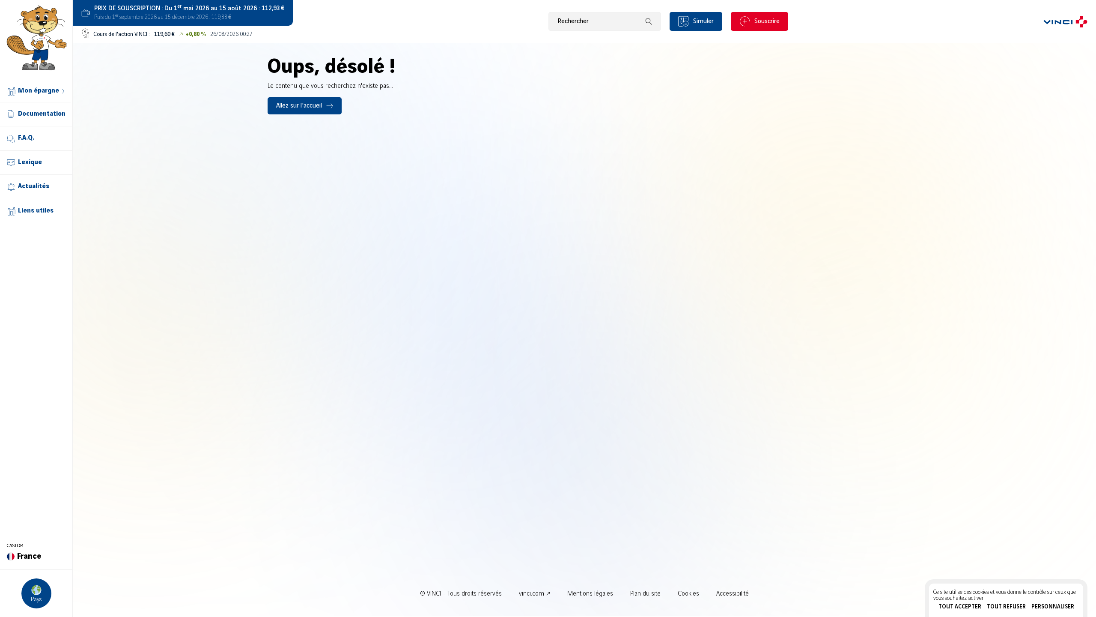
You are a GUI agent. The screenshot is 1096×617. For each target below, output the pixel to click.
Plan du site (645, 593)
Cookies (688, 593)
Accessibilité (732, 593)
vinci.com (531, 593)
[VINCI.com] (1065, 21)
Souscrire (767, 21)
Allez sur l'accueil (299, 105)
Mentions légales (590, 593)
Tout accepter (959, 607)
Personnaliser (1052, 607)
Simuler (703, 21)
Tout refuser (1006, 607)
